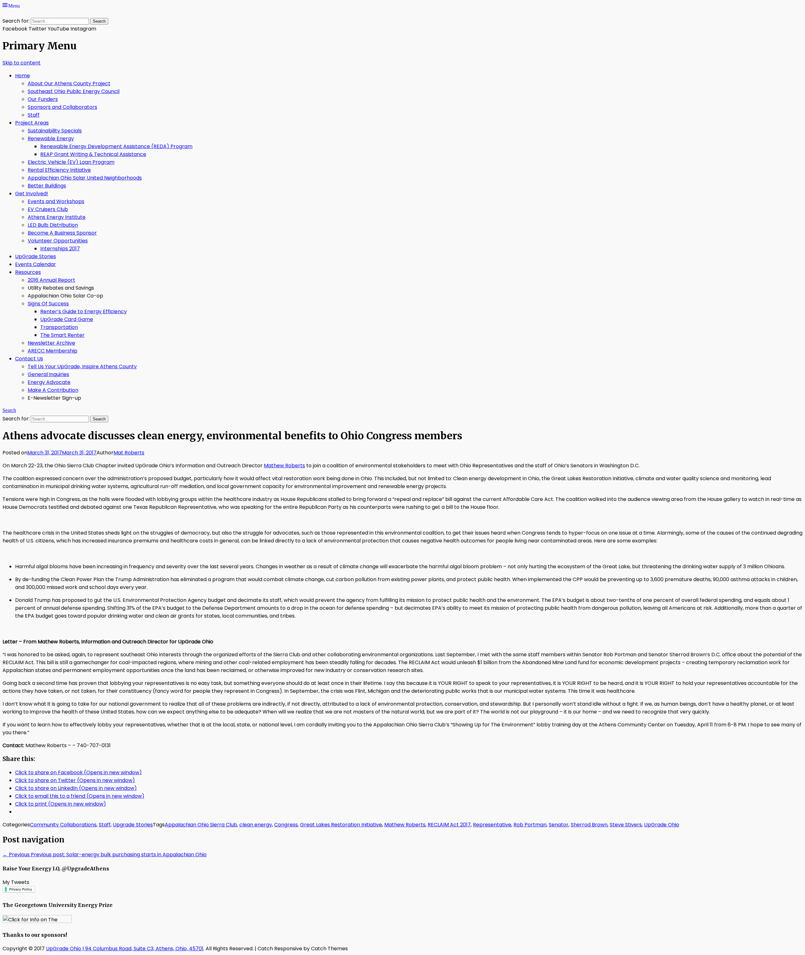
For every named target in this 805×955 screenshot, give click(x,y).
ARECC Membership (52, 350)
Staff (34, 115)
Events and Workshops (56, 201)
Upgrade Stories (133, 824)
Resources (28, 272)
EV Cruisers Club (48, 209)
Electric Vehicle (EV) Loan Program (71, 162)
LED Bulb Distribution (53, 225)
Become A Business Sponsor (62, 232)
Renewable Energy (51, 138)
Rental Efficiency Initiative (59, 170)
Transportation (59, 327)
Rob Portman (530, 824)
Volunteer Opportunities (58, 240)
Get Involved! (31, 193)
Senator (559, 824)
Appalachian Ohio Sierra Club (201, 824)
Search (9, 409)
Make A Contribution (53, 390)
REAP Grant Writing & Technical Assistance (93, 154)
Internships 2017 (60, 248)
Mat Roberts (129, 452)
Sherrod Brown (589, 824)
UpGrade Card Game (66, 319)
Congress (286, 824)
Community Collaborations (63, 824)
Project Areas (32, 122)
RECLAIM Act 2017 (449, 824)
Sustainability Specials (55, 130)
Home (22, 75)
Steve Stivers (626, 824)
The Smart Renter (62, 335)
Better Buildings (47, 185)
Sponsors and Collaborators (62, 107)
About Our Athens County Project (69, 83)
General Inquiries (48, 374)
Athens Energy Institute (57, 217)
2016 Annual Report (51, 280)
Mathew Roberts (284, 465)
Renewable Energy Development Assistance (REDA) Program (116, 146)
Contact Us (29, 358)
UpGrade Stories (35, 256)
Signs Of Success (48, 303)
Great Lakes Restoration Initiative (341, 824)
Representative (492, 824)
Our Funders (43, 99)
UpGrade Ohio (661, 824)
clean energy (255, 824)
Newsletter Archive (51, 343)
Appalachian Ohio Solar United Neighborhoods (85, 177)
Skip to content (22, 62)
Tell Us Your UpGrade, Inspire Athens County (82, 366)
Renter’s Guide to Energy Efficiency (83, 311)
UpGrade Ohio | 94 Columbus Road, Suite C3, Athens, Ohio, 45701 (124, 948)
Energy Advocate (49, 382)
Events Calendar (35, 264)
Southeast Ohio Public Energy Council (73, 91)
